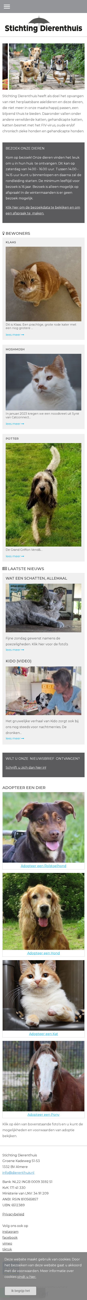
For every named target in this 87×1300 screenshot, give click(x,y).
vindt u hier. (26, 1277)
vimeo (7, 1243)
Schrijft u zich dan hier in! (26, 767)
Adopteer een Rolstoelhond (43, 866)
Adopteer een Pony (43, 1115)
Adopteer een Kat (43, 1034)
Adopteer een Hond (43, 953)
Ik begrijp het (20, 1290)
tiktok (7, 1249)
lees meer (13, 650)
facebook (10, 1238)
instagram (10, 1232)
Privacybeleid (13, 1214)
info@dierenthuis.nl (18, 1173)
